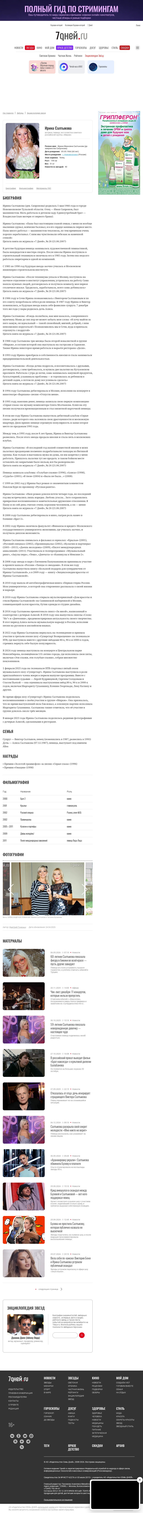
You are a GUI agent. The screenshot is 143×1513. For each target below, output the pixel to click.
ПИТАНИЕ (96, 1430)
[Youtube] (25, 1436)
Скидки (125, 48)
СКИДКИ (97, 1445)
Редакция (13, 1409)
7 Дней (90, 25)
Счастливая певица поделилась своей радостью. (68, 1036)
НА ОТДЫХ (121, 1392)
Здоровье (104, 48)
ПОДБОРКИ (97, 1389)
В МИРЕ (47, 1392)
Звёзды (20, 113)
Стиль (115, 48)
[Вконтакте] (12, 1436)
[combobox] (65, 1335)
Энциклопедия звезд (36, 113)
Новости (18, 48)
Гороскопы (81, 48)
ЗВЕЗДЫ (48, 1383)
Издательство (15, 1389)
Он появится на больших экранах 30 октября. (67, 1070)
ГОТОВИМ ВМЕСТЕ (124, 1386)
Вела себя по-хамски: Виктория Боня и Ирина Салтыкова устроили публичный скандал (71, 1261)
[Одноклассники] (18, 1436)
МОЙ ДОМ (122, 1378)
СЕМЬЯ (119, 1389)
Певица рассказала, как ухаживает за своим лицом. (68, 1135)
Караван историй (56, 25)
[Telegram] (28, 1441)
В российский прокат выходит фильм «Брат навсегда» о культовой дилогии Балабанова (71, 1061)
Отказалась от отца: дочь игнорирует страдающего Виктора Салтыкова (70, 1095)
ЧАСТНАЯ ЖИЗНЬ (76, 1389)
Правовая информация (20, 1393)
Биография (11, 188)
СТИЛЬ (120, 1408)
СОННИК (48, 1416)
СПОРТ (47, 1389)
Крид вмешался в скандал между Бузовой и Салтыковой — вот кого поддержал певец (69, 1193)
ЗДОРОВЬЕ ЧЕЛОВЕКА (97, 1415)
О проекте (13, 1405)
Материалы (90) (43, 188)
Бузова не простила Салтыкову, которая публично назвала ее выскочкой (68, 1227)
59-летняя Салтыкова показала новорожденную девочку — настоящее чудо (68, 1027)
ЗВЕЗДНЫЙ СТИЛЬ (125, 1426)
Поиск (138, 25)
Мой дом (49, 48)
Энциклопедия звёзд (94, 55)
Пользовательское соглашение (58, 1500)
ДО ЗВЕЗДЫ (49, 1420)
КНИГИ (71, 1416)
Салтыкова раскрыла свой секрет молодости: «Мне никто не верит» (69, 1128)
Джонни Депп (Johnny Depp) (25, 1338)
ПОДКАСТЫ (73, 1420)
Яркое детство (64, 48)
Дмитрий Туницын (17, 927)
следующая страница (48, 1289)
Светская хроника (47, 55)
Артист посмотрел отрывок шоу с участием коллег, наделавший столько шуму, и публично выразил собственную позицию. (70, 1203)
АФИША (71, 1413)
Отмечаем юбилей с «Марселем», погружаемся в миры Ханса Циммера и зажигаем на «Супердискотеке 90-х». (68, 1001)
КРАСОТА (120, 1416)
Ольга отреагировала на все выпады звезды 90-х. (68, 1168)
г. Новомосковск (70, 154)
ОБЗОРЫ (96, 1392)
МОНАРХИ (48, 1386)
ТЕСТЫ (71, 1423)
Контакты (13, 1401)
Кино (39, 48)
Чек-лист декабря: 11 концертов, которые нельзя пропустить (68, 993)
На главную (8, 113)
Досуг (93, 48)
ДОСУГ (72, 1408)
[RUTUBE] (15, 1441)
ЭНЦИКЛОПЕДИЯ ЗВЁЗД (76, 1397)
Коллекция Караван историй (75, 25)
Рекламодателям (17, 1397)
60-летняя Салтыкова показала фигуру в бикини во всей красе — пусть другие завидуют (69, 960)
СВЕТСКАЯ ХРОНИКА (73, 1384)
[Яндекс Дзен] (22, 1441)
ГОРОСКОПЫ (51, 1408)
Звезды (30, 48)
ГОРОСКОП (49, 1413)
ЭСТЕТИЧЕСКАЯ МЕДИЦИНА (99, 1434)
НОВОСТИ (49, 1378)
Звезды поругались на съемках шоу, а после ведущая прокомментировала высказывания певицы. (71, 1237)
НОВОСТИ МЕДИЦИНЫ (97, 1421)
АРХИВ (120, 1445)
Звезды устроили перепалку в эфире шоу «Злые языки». (69, 1270)
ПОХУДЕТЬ (97, 1426)
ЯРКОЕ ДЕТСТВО (73, 1447)
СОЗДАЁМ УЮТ (123, 1383)
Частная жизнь (64, 55)
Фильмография (26, 188)
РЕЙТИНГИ (73, 1392)
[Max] (31, 1436)
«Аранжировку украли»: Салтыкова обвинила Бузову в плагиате (70, 1161)
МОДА (119, 1413)
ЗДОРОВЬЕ (98, 1408)
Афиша (75, 988)
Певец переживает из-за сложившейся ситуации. (68, 1101)
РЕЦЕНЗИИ (97, 1386)
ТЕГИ (46, 1445)
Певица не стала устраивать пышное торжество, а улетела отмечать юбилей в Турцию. (69, 970)
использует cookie (46, 1507)
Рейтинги (78, 55)
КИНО (95, 1378)
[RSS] (22, 1447)
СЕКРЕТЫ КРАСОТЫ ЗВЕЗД (125, 1421)
